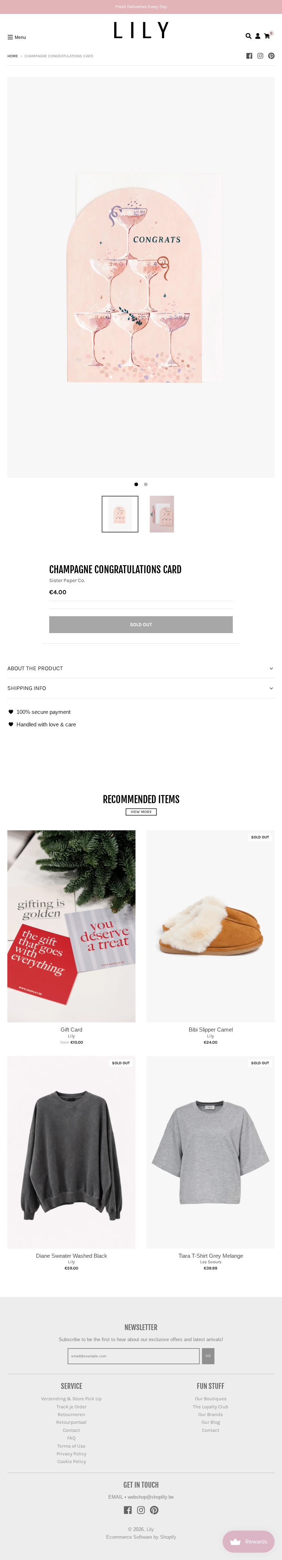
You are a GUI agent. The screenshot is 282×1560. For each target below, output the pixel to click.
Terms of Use (71, 1446)
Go (208, 1356)
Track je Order (72, 1406)
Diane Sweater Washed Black (71, 1256)
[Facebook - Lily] (249, 56)
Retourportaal (71, 1422)
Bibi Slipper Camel (211, 1029)
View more (141, 812)
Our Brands (210, 1414)
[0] (267, 36)
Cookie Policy (71, 1461)
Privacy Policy (71, 1453)
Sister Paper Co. (67, 580)
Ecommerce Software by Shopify (141, 1537)
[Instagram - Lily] (260, 56)
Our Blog (211, 1422)
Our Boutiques (211, 1398)
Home (12, 56)
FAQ (71, 1438)
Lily (71, 1036)
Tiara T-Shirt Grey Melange (210, 1256)
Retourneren (71, 1414)
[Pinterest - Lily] (271, 56)
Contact (71, 1430)
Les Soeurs (210, 1261)
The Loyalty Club (210, 1406)
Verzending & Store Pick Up (71, 1398)
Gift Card (71, 1029)
